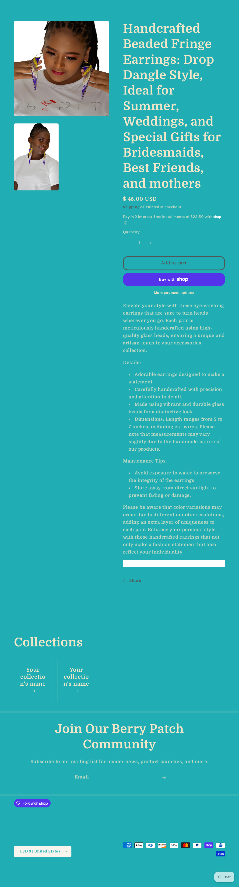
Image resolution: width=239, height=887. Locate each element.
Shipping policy (212, 870)
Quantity (131, 232)
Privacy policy (148, 870)
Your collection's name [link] (33, 677)
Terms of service (179, 870)
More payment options (174, 292)
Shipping (131, 207)
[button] (12, 6)
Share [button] (135, 580)
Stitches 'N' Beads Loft (48, 870)
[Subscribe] (164, 777)
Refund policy (118, 870)
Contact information (208, 875)
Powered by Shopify (84, 870)
